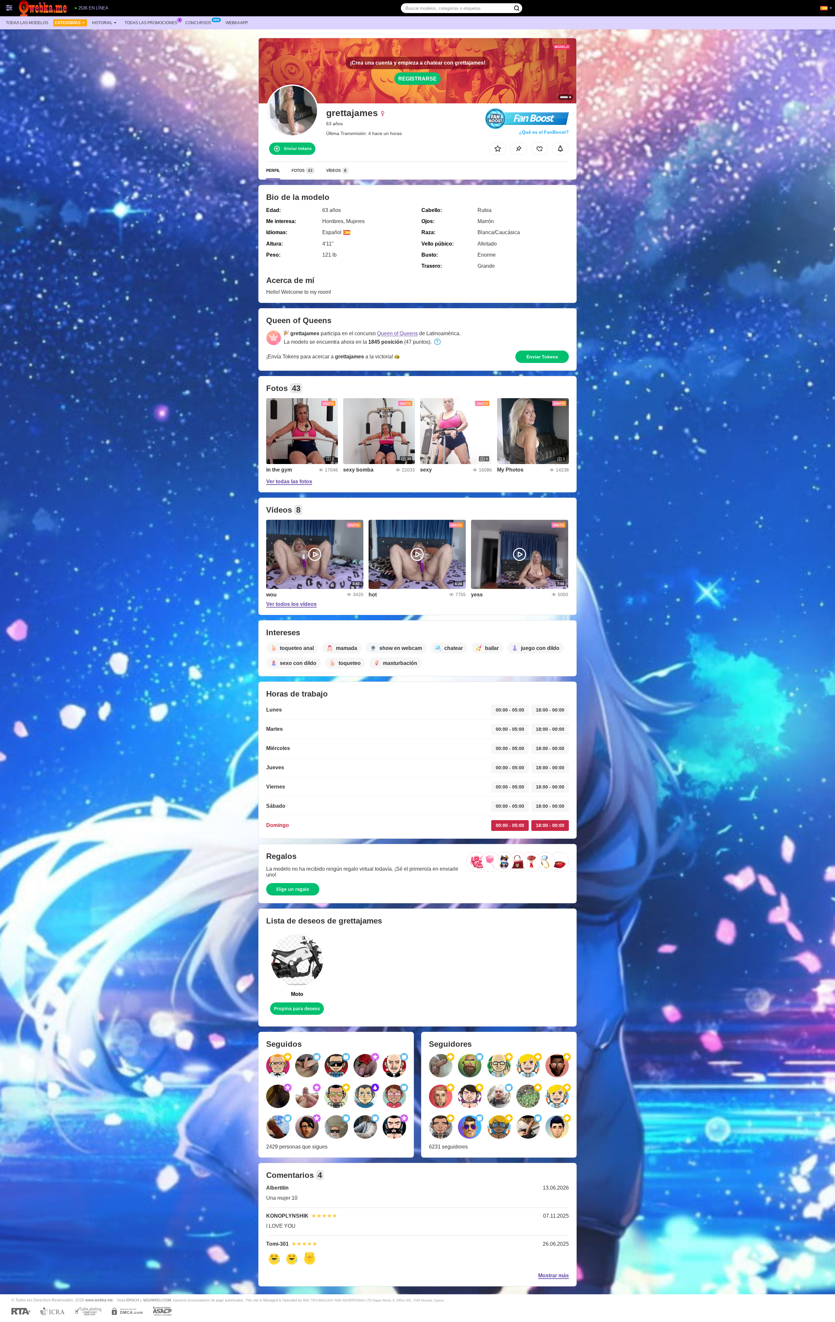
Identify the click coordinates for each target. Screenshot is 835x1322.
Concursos (198, 23)
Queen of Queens (397, 333)
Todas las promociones (151, 23)
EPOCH (132, 1300)
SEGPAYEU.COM (157, 1300)
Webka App (237, 23)
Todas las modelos (27, 23)
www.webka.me (99, 1300)
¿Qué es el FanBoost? (544, 132)
